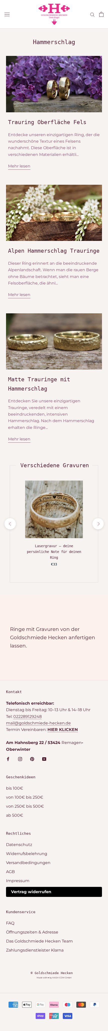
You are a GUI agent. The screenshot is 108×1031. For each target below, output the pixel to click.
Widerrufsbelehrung (26, 853)
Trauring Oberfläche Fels (47, 122)
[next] (97, 523)
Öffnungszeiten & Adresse (32, 932)
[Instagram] (20, 759)
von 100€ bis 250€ (24, 797)
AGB (10, 871)
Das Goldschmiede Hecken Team (39, 941)
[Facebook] (8, 759)
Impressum (17, 880)
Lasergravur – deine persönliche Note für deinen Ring (54, 551)
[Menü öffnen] (7, 14)
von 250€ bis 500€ (25, 806)
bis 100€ (14, 788)
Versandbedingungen (28, 862)
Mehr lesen (19, 166)
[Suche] (92, 14)
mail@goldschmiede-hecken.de (38, 723)
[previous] (10, 523)
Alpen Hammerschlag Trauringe (53, 251)
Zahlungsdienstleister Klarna (35, 950)
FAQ (10, 923)
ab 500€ (14, 815)
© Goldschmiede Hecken (52, 973)
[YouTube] (44, 759)
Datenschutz (19, 844)
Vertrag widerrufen (31, 891)
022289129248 (27, 716)
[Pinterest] (32, 759)
